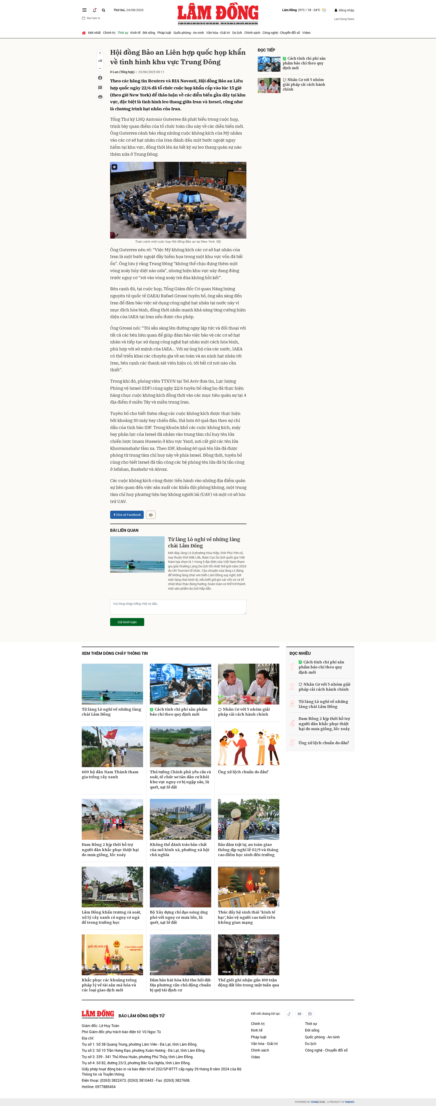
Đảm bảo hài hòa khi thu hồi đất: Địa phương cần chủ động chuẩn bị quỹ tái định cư (180, 985)
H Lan (114, 72)
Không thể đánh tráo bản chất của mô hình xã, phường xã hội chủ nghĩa (179, 849)
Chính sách (252, 32)
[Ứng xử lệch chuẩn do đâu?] (248, 746)
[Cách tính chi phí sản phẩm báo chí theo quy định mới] (269, 64)
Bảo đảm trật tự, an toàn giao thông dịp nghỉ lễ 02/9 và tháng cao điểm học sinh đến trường (248, 849)
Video (306, 32)
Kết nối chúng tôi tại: (265, 1013)
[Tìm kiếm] (103, 10)
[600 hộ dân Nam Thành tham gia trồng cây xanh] (112, 746)
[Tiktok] (289, 1014)
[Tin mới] (94, 10)
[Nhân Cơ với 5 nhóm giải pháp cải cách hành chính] (269, 85)
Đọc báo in (93, 18)
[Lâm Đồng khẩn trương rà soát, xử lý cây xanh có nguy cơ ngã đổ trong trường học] (112, 887)
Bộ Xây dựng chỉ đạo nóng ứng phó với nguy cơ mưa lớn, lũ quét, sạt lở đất (179, 917)
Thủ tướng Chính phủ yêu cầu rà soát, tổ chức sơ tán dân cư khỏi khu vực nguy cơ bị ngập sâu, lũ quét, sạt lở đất (180, 779)
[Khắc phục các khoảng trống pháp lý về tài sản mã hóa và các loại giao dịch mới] (112, 954)
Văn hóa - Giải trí (218, 32)
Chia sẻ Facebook (128, 514)
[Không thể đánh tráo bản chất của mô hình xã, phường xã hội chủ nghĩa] (180, 819)
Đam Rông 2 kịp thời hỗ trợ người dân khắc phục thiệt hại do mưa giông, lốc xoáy (110, 849)
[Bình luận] (100, 87)
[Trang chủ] (84, 32)
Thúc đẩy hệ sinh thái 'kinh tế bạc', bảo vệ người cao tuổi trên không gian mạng (246, 917)
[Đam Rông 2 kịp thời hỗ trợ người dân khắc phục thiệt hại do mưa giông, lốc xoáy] (112, 819)
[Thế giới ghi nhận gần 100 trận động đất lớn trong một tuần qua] (248, 954)
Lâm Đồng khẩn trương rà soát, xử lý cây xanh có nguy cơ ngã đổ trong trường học (111, 917)
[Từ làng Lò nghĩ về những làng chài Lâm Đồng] (137, 554)
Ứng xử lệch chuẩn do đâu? (243, 772)
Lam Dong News (344, 19)
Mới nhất (94, 32)
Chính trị (109, 32)
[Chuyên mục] (84, 10)
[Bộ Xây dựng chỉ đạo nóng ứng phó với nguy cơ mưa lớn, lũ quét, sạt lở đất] (180, 887)
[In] (151, 515)
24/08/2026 (129, 10)
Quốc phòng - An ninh (188, 32)
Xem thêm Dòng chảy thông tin (115, 653)
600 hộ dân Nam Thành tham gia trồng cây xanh (110, 774)
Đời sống (149, 32)
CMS (318, 1102)
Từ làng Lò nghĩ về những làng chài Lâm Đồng (204, 543)
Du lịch (237, 32)
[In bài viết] (100, 97)
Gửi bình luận (127, 622)
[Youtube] (299, 1014)
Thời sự (123, 32)
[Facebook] (310, 1014)
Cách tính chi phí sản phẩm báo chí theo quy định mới (304, 63)
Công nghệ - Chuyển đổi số (281, 32)
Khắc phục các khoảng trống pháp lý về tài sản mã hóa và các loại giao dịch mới (109, 985)
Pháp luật (164, 32)
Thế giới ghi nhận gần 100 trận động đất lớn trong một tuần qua (248, 982)
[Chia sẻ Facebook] (100, 77)
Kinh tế (135, 32)
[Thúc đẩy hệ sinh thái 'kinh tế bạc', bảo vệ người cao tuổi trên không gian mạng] (248, 887)
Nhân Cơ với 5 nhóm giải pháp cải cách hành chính (304, 84)
